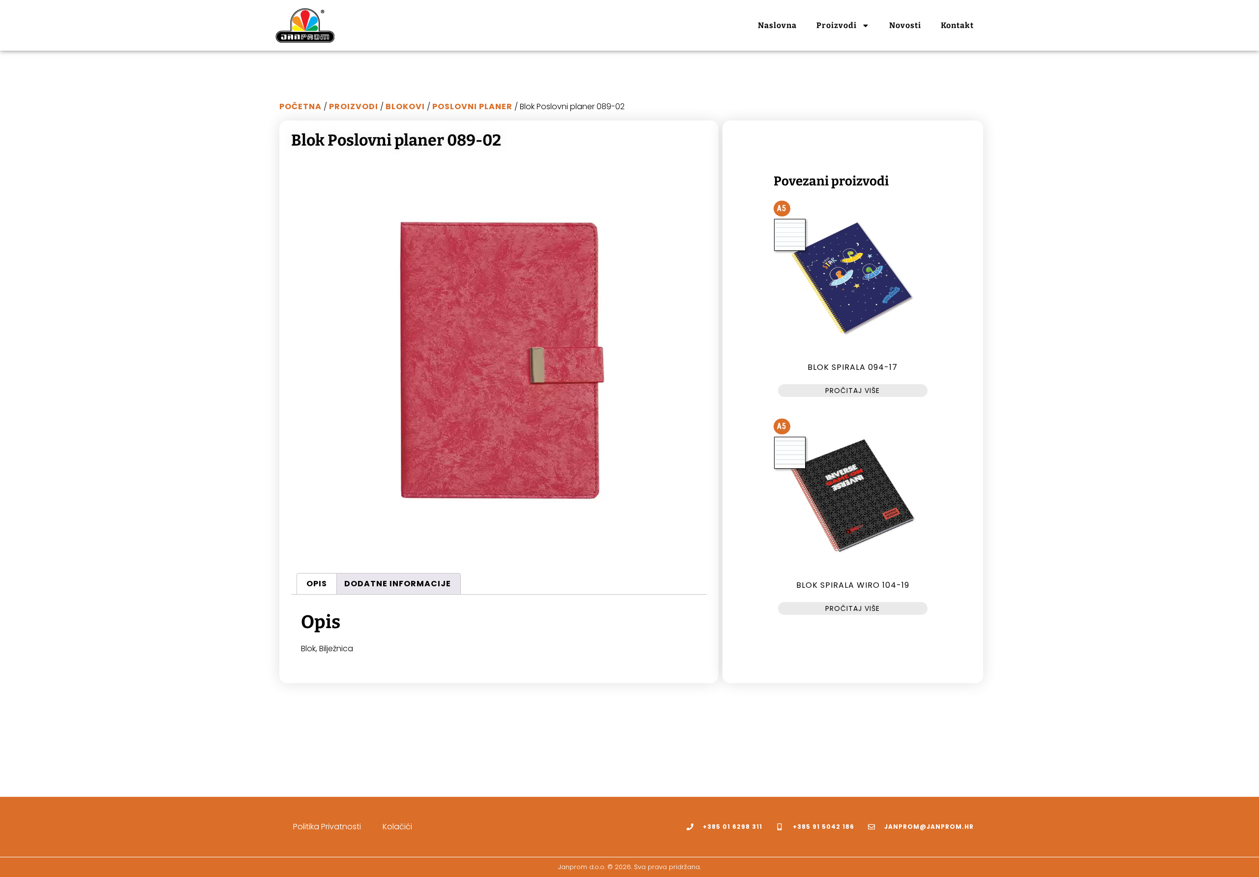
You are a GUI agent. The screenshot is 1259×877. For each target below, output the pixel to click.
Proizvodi (836, 25)
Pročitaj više (852, 390)
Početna (300, 106)
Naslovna (777, 25)
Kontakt (957, 25)
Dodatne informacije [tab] (397, 583)
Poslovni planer (472, 106)
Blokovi (405, 106)
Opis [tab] (316, 583)
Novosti (905, 25)
